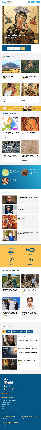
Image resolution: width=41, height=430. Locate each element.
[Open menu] (39, 2)
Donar (3, 408)
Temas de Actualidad (6, 402)
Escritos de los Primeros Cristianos (9, 400)
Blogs (3, 406)
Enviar (23, 48)
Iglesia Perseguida (5, 404)
